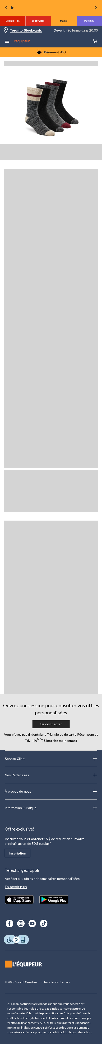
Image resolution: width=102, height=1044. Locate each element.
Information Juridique (21, 808)
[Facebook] (9, 923)
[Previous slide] (6, 8)
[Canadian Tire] (13, 21)
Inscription (17, 853)
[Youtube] (32, 923)
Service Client (15, 759)
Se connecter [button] (51, 724)
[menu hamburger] (7, 41)
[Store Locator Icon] (6, 30)
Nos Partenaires (17, 775)
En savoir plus (16, 886)
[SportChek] (38, 21)
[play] (12, 8)
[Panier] (95, 41)
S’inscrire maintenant (60, 740)
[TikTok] (43, 923)
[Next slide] (95, 8)
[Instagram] (21, 923)
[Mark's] (64, 21)
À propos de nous (18, 791)
